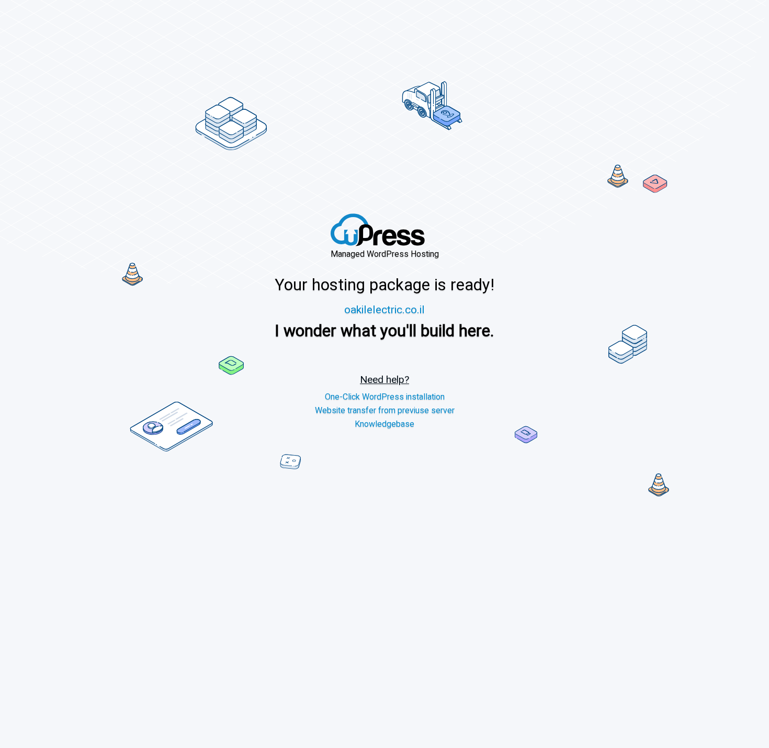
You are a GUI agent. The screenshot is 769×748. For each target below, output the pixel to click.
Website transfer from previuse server (385, 410)
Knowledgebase (384, 424)
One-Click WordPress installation (385, 397)
